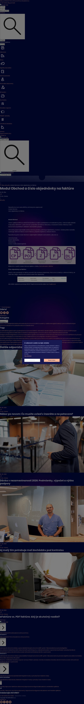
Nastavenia (32, 360)
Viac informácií (28, 356)
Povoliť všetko (51, 360)
